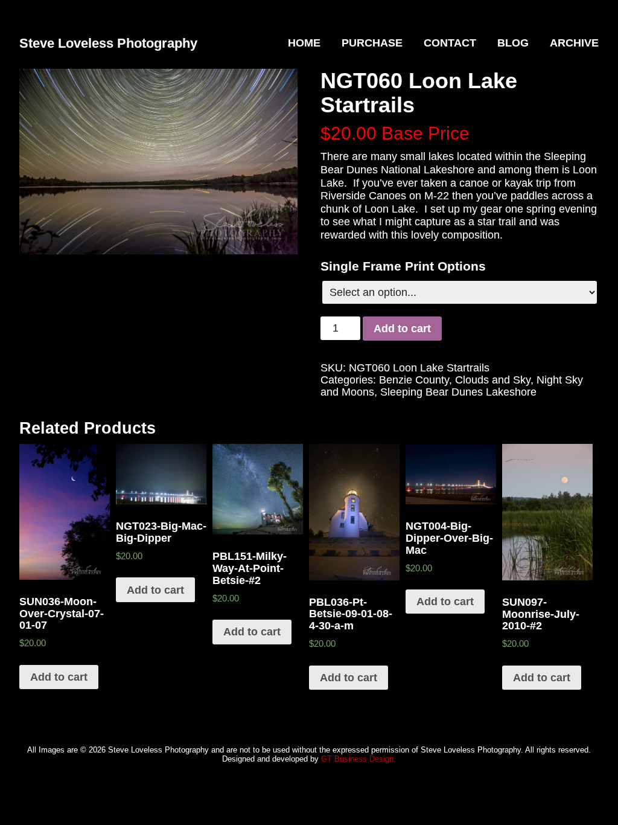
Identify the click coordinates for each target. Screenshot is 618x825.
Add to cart (402, 329)
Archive (574, 43)
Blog (513, 43)
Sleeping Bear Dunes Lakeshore (458, 392)
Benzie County (414, 380)
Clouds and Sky (492, 380)
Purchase (372, 43)
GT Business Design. (358, 758)
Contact (450, 43)
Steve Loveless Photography (108, 43)
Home (304, 43)
